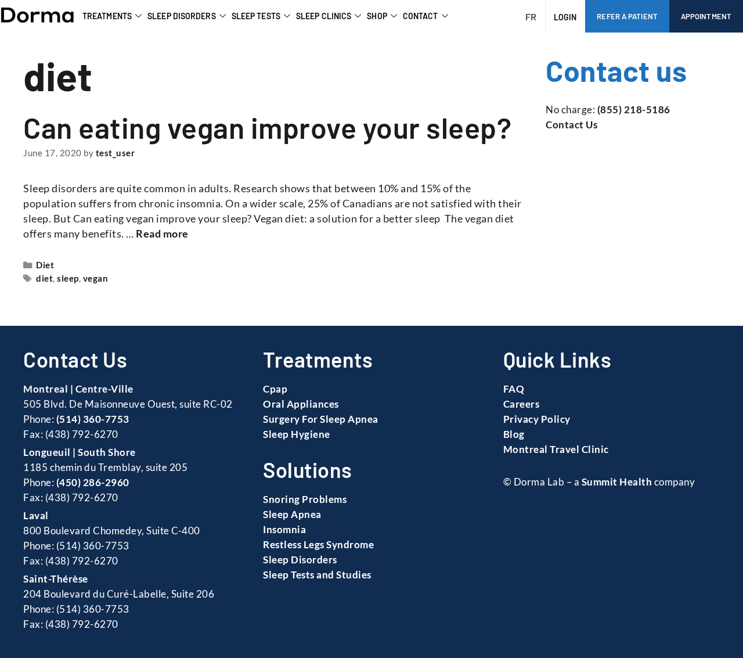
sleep (68, 278)
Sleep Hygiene (296, 434)
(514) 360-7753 (92, 419)
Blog (514, 434)
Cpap (275, 389)
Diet (45, 265)
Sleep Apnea (292, 514)
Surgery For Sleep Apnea (320, 419)
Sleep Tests (256, 16)
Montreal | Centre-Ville (78, 389)
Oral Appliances (301, 404)
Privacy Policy (537, 419)
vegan (96, 278)
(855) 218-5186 (633, 109)
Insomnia (284, 529)
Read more (162, 233)
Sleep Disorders (181, 16)
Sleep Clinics (323, 16)
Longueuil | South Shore (79, 452)
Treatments (107, 16)
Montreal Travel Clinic (556, 449)
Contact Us (571, 124)
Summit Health (617, 482)
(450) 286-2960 (92, 482)
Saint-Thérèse (55, 579)
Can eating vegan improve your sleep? (267, 127)
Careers (521, 404)
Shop (377, 16)
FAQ (514, 389)
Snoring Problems (305, 499)
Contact (420, 16)
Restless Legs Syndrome (318, 544)
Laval (36, 515)
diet (44, 278)
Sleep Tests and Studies (317, 575)
